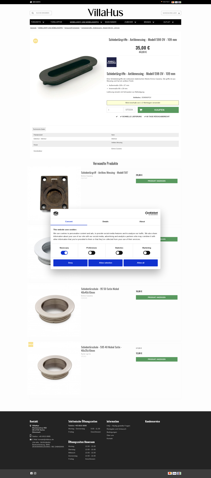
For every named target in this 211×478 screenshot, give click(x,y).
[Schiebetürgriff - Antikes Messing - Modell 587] (54, 193)
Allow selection (105, 263)
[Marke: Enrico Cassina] (113, 63)
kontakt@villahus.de (46, 439)
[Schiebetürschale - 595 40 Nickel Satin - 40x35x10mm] (54, 368)
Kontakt (110, 438)
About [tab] (142, 222)
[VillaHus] (105, 12)
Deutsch (166, 2)
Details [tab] (106, 222)
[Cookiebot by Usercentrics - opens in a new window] (147, 213)
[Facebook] (31, 473)
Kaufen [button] (159, 110)
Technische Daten (39, 129)
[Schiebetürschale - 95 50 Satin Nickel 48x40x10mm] (54, 310)
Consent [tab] (69, 222)
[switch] (91, 253)
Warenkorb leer (170, 13)
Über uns (110, 435)
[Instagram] (35, 473)
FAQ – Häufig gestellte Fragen (118, 426)
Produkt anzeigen (156, 181)
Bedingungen (112, 432)
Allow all (140, 263)
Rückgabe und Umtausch (116, 429)
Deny (70, 263)
